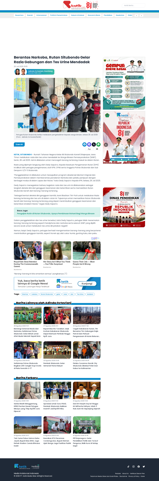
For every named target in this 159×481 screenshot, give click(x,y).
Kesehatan (120, 15)
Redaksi (118, 473)
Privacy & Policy (134, 476)
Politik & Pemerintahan (58, 15)
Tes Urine (80, 294)
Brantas (25, 294)
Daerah (30, 15)
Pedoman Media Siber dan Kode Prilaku (104, 476)
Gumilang (48, 71)
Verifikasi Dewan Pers (137, 473)
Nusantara (19, 15)
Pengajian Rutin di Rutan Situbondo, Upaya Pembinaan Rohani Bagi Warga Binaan (56, 213)
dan (72, 294)
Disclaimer (123, 476)
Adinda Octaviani (35, 71)
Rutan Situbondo (47, 294)
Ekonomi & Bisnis (94, 15)
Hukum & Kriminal (77, 15)
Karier (143, 476)
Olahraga (131, 15)
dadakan (90, 294)
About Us (125, 473)
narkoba (34, 294)
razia (65, 294)
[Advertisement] (8, 51)
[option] (124, 83)
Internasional (41, 15)
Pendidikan (108, 15)
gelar (58, 294)
